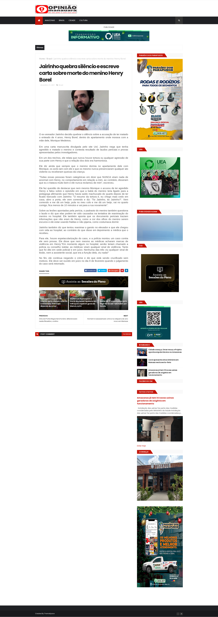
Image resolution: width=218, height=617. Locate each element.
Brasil (62, 20)
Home (42, 58)
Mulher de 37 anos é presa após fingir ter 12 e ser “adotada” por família (113, 303)
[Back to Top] (181, 613)
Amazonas (50, 20)
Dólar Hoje (141, 446)
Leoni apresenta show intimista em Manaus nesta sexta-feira (163, 361)
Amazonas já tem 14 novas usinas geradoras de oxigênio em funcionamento (162, 372)
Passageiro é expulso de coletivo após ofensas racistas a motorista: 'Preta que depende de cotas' (53, 302)
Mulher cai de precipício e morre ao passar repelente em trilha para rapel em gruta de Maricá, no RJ (83, 302)
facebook (127, 334)
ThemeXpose (49, 613)
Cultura (83, 20)
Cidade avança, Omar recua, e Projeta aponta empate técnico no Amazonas (165, 350)
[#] (178, 613)
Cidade (72, 20)
